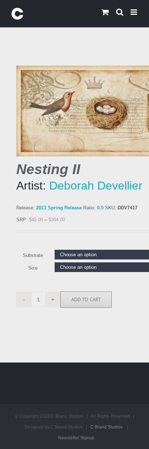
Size (33, 268)
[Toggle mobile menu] (134, 12)
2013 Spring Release (59, 207)
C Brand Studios (106, 427)
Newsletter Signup (76, 437)
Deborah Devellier (95, 185)
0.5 (100, 207)
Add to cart (86, 299)
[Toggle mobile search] (119, 12)
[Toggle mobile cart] (105, 12)
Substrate (33, 255)
